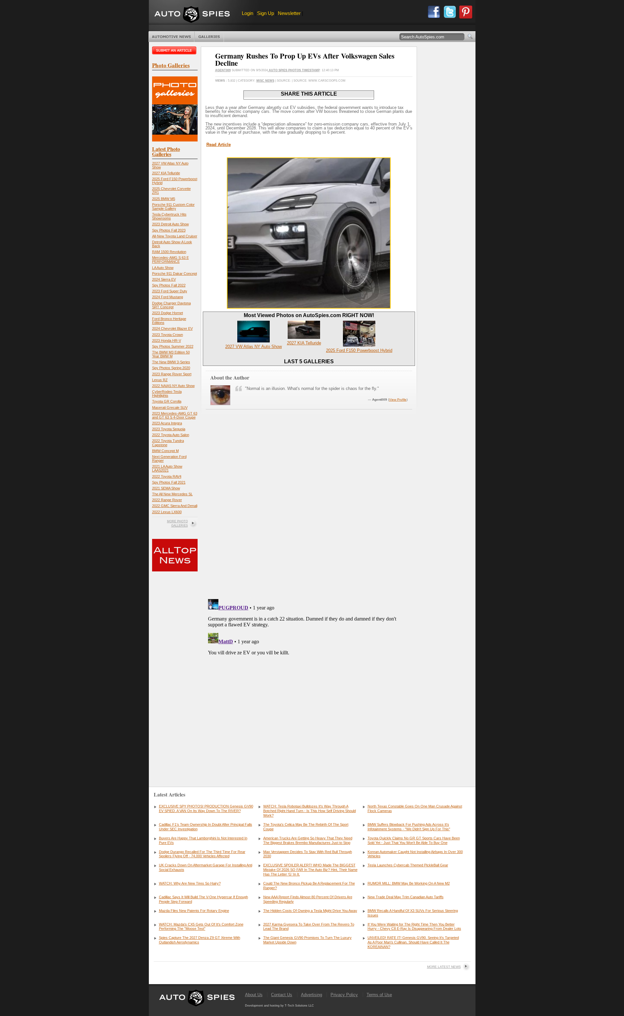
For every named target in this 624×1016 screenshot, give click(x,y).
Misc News (265, 80)
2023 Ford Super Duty (169, 291)
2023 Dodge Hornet (167, 313)
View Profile (398, 399)
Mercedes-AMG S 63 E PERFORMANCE (170, 259)
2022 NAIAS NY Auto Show (173, 386)
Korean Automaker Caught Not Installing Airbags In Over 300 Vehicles (415, 854)
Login (247, 13)
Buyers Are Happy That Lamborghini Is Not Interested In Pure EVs (203, 840)
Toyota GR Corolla (166, 401)
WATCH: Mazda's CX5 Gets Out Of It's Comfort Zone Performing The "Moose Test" (201, 926)
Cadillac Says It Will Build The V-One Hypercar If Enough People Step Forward (203, 899)
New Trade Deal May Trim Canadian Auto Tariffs (406, 897)
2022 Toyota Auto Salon (170, 435)
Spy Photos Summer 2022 (172, 346)
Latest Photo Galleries (166, 151)
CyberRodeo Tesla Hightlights (167, 393)
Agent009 (223, 70)
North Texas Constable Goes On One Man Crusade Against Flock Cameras (415, 808)
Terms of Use (379, 994)
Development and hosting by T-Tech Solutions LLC (279, 1005)
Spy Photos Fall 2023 (169, 230)
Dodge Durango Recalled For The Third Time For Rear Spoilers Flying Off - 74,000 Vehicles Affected (202, 854)
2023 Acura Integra (167, 423)
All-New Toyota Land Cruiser (174, 236)
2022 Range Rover (167, 500)
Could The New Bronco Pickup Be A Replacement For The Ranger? (309, 885)
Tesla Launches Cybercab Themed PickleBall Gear (408, 865)
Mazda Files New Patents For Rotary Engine (194, 911)
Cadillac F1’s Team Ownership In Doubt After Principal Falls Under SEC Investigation (205, 826)
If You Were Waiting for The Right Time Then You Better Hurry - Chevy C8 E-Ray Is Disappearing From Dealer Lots (414, 926)
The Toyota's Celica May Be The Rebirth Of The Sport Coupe (305, 826)
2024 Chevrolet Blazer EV (172, 328)
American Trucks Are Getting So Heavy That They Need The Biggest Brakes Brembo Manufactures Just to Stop (307, 840)
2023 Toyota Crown (167, 335)
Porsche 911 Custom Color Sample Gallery (173, 206)
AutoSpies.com (192, 15)
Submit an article (175, 50)
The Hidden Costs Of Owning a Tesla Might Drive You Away (310, 911)
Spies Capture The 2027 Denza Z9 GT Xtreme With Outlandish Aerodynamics (199, 940)
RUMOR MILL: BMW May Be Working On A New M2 (409, 883)
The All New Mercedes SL (172, 494)
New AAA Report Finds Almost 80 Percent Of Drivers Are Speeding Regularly (307, 899)
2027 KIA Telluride (166, 173)
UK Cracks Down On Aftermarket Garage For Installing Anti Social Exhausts (205, 867)
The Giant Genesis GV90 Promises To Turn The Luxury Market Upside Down (307, 940)
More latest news (444, 967)
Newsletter (289, 13)
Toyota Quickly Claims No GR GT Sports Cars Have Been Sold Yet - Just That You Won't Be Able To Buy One (414, 840)
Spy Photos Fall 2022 (169, 285)
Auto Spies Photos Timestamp (294, 70)
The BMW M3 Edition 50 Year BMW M (171, 354)
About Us (254, 994)
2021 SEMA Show (166, 488)
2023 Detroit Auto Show (170, 224)
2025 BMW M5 (163, 199)
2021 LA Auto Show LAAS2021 (167, 468)
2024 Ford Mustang (167, 297)
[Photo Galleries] (175, 140)
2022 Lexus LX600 (167, 512)
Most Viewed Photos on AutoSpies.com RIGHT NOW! (309, 315)
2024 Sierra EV (164, 279)
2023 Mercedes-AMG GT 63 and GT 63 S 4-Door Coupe (174, 415)
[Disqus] (308, 677)
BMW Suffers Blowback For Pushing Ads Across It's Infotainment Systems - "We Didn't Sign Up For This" (409, 826)
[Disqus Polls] (309, 511)
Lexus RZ (160, 380)
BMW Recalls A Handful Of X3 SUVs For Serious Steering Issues (413, 913)
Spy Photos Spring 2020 (171, 368)
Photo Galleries (209, 37)
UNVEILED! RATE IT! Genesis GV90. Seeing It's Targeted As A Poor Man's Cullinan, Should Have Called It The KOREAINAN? (413, 942)
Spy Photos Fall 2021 (169, 482)
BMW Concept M (165, 451)
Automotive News (171, 37)
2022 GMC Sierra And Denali (174, 506)
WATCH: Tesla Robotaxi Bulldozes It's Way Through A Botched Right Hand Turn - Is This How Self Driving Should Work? (309, 810)
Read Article (218, 144)
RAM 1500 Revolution (169, 252)
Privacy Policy (344, 994)
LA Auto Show (163, 268)
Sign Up (265, 13)
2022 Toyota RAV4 (166, 476)
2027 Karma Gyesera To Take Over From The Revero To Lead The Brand (308, 926)
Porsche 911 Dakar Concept (174, 273)
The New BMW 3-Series (171, 362)
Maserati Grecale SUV (170, 407)
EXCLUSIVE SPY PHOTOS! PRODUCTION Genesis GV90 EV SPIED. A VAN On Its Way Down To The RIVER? (206, 808)
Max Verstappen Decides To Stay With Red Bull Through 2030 (307, 854)
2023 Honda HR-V (166, 340)
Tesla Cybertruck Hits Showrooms (169, 216)
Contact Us (281, 994)
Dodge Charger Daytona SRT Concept (171, 305)
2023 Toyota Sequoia (168, 429)
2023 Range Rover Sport (171, 374)
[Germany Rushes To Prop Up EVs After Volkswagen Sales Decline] (309, 307)
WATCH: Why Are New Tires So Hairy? (190, 883)
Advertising (311, 994)
